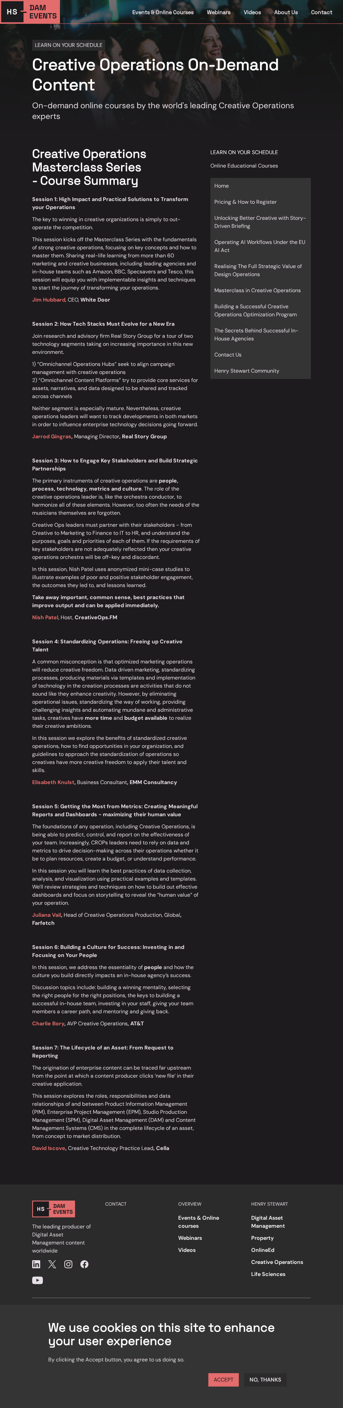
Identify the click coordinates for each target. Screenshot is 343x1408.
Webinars (218, 12)
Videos (252, 12)
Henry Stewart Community (246, 370)
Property (262, 1237)
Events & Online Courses (163, 12)
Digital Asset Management (268, 1221)
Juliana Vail (46, 914)
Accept (223, 1379)
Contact (321, 12)
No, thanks (265, 1379)
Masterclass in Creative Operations (257, 290)
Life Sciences (268, 1274)
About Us (286, 12)
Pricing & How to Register (245, 201)
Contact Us (228, 354)
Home (221, 185)
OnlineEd (262, 1250)
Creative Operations (277, 1262)
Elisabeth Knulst (53, 782)
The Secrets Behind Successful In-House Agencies (256, 334)
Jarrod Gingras (51, 436)
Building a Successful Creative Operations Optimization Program (255, 310)
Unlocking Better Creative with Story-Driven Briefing (260, 222)
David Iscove (48, 1148)
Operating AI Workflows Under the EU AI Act (259, 246)
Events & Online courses (198, 1221)
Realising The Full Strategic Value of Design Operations (258, 270)
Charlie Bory (48, 1023)
